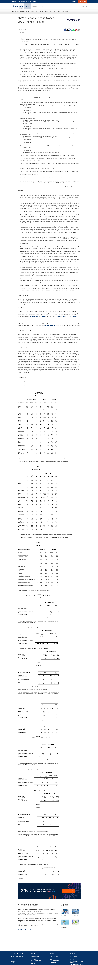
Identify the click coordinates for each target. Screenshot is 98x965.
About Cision (52, 958)
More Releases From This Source (25, 929)
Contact (42, 6)
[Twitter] (15, 963)
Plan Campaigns (34, 958)
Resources (14, 1)
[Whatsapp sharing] (73, 30)
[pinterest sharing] (76, 30)
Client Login (74, 1)
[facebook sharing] (65, 30)
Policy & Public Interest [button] (54, 11)
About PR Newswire (54, 956)
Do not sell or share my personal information (76, 962)
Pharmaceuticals (75, 915)
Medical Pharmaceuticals (64, 926)
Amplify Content (34, 963)
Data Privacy (72, 959)
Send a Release (82, 1)
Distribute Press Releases (36, 960)
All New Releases (73, 956)
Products (34, 6)
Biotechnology (75, 926)
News (27, 6)
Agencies (34, 1)
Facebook (59, 316)
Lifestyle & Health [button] (44, 11)
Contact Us (13, 961)
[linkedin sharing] (70, 30)
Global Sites (52, 962)
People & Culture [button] (66, 11)
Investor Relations (21, 1)
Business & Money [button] (24, 11)
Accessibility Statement (54, 960)
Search (83, 6)
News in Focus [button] (15, 11)
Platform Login (72, 958)
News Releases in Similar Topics (68, 930)
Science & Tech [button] (34, 11)
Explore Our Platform (35, 956)
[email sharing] (79, 30)
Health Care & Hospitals (64, 916)
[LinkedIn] (11, 963)
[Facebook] (13, 963)
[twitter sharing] (67, 30)
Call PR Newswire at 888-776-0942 (20, 956)
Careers (51, 959)
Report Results (34, 962)
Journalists (28, 1)
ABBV (50, 80)
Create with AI (33, 959)
